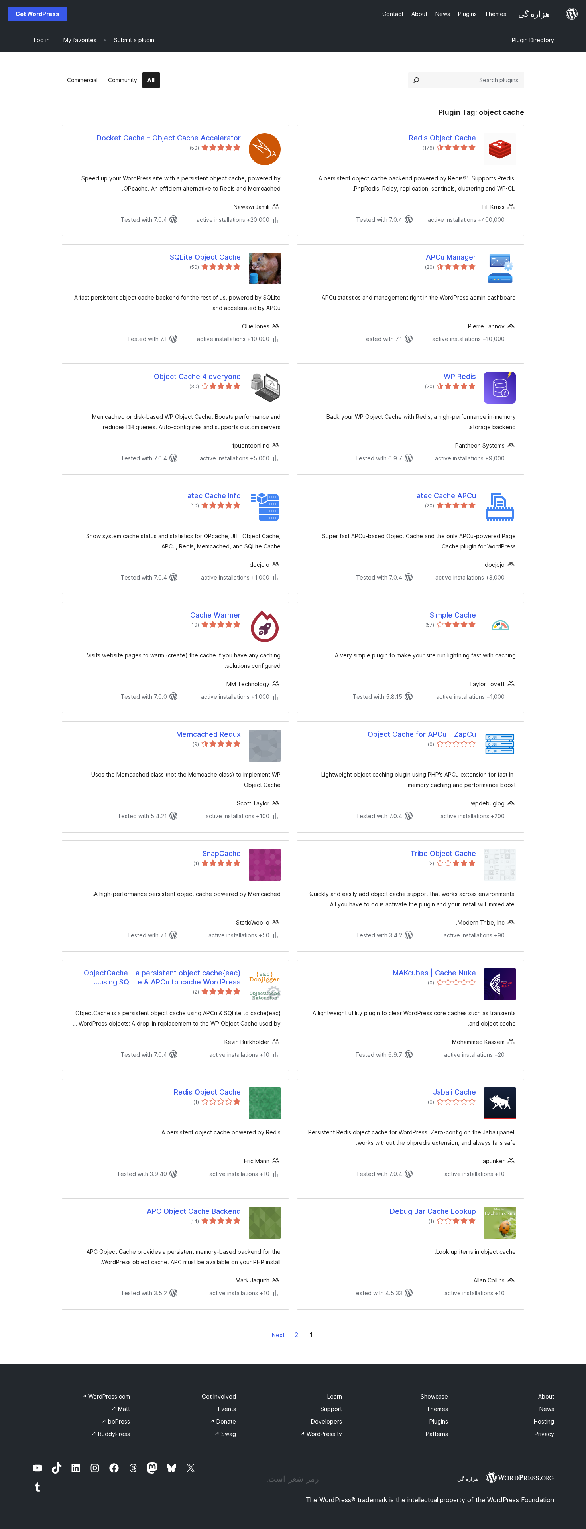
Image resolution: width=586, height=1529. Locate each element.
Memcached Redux (208, 734)
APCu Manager (451, 257)
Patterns (437, 1433)
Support (331, 1408)
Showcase (434, 1396)
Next (278, 1335)
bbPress (115, 1421)
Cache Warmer (215, 615)
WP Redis (460, 376)
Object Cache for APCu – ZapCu (422, 734)
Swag (225, 1433)
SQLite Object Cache (205, 257)
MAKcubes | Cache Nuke (434, 973)
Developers (326, 1421)
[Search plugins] (416, 80)
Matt (120, 1408)
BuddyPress (110, 1433)
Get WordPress (37, 13)
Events (227, 1408)
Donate (223, 1421)
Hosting (544, 1421)
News (546, 1408)
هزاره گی (467, 1479)
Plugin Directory (533, 40)
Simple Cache (453, 615)
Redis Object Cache (442, 138)
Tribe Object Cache (443, 853)
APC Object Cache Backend (194, 1211)
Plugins (438, 1421)
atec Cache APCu (446, 495)
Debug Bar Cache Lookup (433, 1211)
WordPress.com (106, 1396)
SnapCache (222, 853)
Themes (437, 1408)
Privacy (544, 1433)
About (546, 1396)
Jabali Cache (454, 1092)
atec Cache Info (214, 495)
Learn (334, 1396)
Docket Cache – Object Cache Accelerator (168, 138)
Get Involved (219, 1396)
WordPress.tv (321, 1433)
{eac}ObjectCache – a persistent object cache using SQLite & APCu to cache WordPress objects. (162, 978)
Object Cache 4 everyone (197, 376)
